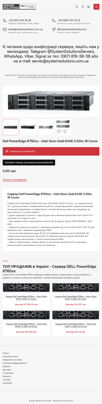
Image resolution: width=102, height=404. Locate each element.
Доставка (7, 369)
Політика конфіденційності (15, 363)
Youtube (6, 379)
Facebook (7, 383)
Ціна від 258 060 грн (26, 332)
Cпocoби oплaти (10, 356)
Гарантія (6, 366)
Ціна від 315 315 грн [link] (75, 332)
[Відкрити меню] (96, 7)
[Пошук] (77, 7)
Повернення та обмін (12, 359)
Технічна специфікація (14, 179)
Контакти (7, 376)
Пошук (6, 353)
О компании (8, 373)
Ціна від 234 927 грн (76, 304)
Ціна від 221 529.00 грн (26, 304)
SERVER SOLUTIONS (43, 401)
